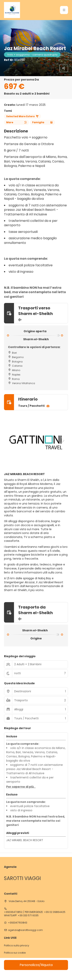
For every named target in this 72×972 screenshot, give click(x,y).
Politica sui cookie (15, 952)
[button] (64, 10)
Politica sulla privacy (16, 945)
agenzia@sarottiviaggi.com (25, 930)
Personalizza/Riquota (36, 965)
